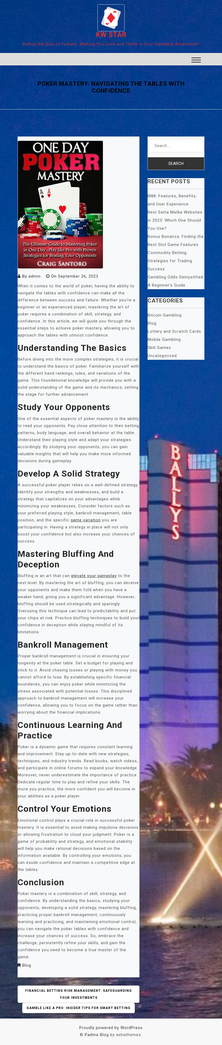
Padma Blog (97, 1034)
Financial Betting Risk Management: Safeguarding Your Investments (78, 994)
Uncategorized (162, 355)
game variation (86, 520)
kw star (111, 35)
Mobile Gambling (164, 339)
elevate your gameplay (94, 575)
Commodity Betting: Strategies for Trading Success (170, 260)
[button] (196, 60)
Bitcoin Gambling (165, 315)
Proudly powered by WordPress (111, 1027)
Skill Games (159, 347)
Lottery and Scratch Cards (174, 331)
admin (34, 276)
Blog (26, 965)
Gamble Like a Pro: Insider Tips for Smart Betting (78, 1008)
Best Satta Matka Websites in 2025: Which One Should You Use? (175, 220)
